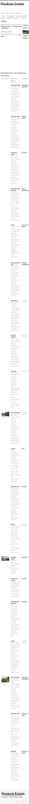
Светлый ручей (15, 116)
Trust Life (24, 578)
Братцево (13, 371)
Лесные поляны (15, 412)
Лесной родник (15, 677)
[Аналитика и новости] (13, 18)
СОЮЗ (13, 641)
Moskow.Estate (12, 4)
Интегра (24, 486)
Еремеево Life (15, 486)
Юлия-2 (13, 524)
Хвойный (13, 751)
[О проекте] (23, 18)
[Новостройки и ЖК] (21, 16)
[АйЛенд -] (26, 25)
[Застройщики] (10, 16)
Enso (23, 448)
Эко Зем (24, 152)
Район (11, 797)
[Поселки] (3, 18)
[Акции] (3, 16)
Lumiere (13, 448)
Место (20, 797)
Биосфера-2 (14, 300)
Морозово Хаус (15, 713)
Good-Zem (25, 557)
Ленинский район (17, 26)
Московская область (6, 26)
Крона (12, 225)
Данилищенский (15, 85)
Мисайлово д (4, 28)
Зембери (24, 601)
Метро (15, 797)
